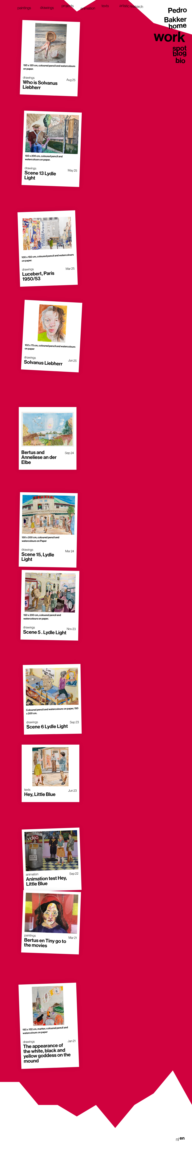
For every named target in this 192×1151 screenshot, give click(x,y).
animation (87, 8)
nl (177, 1139)
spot (179, 48)
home (177, 26)
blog (179, 53)
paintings (24, 8)
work (169, 36)
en (182, 1138)
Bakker (175, 20)
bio (180, 60)
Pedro (177, 10)
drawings (47, 7)
